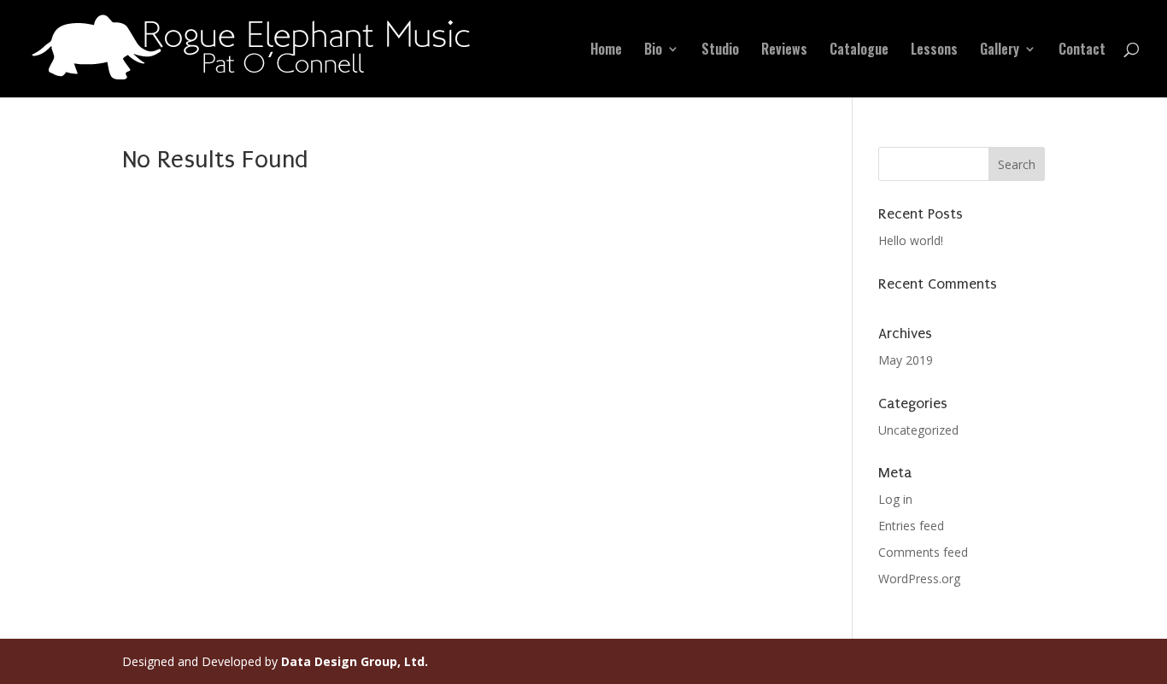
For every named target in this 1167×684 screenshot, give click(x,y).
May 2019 (905, 360)
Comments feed (923, 552)
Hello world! (910, 240)
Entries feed (911, 525)
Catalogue (859, 51)
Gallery (999, 51)
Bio (653, 51)
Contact (1082, 51)
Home (606, 51)
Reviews (784, 51)
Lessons (934, 51)
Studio (720, 51)
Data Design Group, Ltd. (354, 661)
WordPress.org (919, 578)
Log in (895, 499)
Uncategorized (918, 430)
